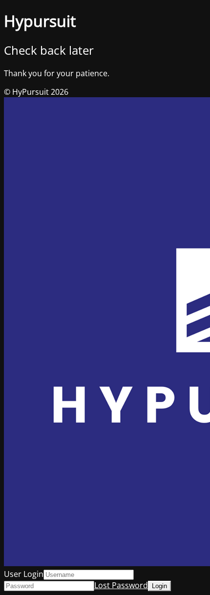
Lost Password (121, 585)
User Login (23, 574)
